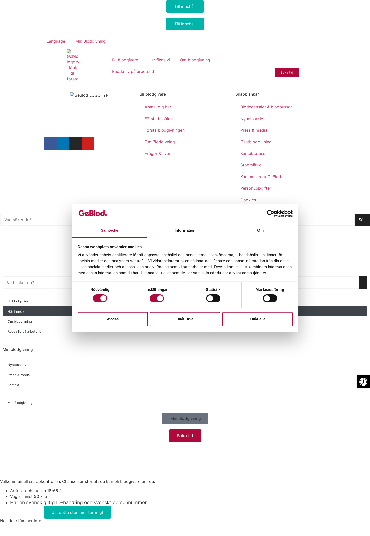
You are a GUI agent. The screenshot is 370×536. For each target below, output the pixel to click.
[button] (56, 126)
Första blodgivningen (165, 130)
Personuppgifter (255, 188)
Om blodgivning (195, 59)
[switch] (157, 298)
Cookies (248, 199)
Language (56, 41)
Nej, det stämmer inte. (21, 520)
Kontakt (13, 385)
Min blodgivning (18, 349)
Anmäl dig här (158, 106)
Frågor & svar (157, 153)
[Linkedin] (63, 143)
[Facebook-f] (50, 143)
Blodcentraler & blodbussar (266, 106)
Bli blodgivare (125, 59)
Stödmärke (250, 164)
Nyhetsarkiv (251, 118)
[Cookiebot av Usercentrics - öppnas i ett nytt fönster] (271, 213)
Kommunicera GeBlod (260, 176)
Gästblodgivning (256, 141)
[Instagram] (75, 143)
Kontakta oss (252, 153)
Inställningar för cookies (63, 162)
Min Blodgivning (90, 41)
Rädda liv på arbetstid (133, 71)
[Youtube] (88, 143)
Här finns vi (159, 59)
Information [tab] (185, 230)
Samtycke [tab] (109, 230)
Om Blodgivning (160, 141)
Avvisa (113, 319)
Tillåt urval (185, 319)
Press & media (253, 130)
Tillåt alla (257, 319)
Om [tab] (260, 230)
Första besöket (159, 118)
